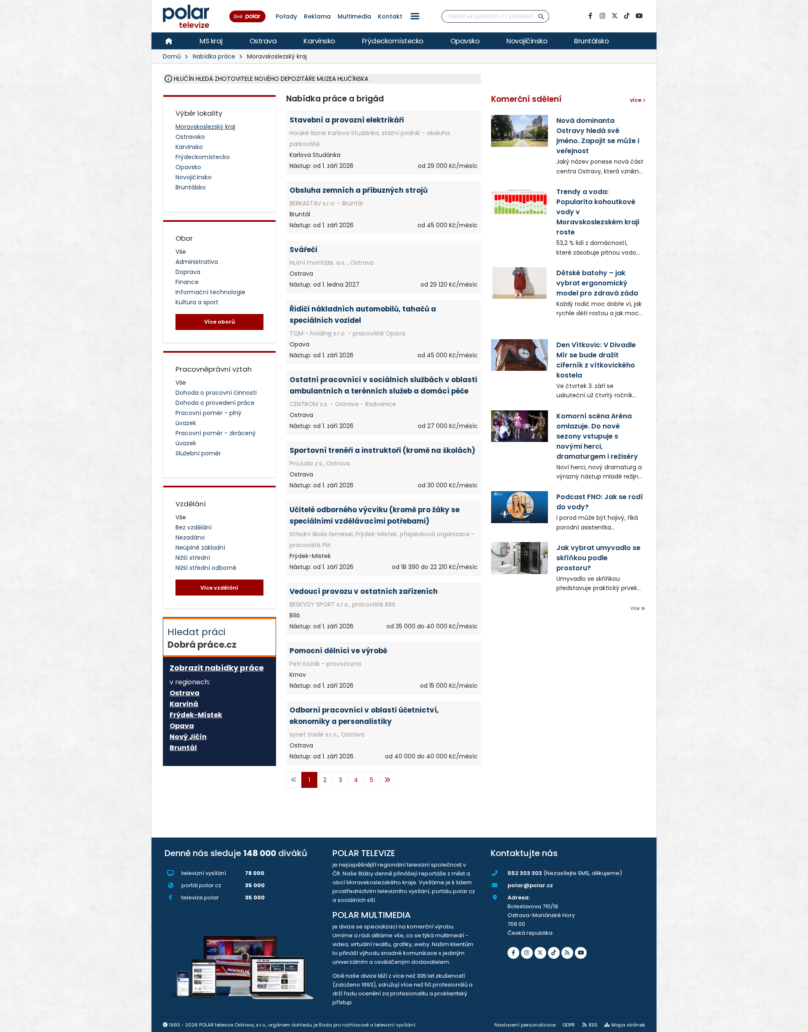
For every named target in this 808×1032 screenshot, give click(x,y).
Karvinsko (319, 41)
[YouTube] (639, 16)
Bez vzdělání (193, 527)
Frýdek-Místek (196, 715)
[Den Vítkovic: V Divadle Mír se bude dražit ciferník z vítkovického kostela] (519, 355)
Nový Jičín (188, 737)
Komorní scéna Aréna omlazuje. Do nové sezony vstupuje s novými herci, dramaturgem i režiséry (597, 436)
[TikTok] (627, 16)
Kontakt (390, 16)
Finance (187, 282)
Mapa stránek (628, 1024)
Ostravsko (190, 137)
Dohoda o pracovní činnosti (216, 392)
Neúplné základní (200, 547)
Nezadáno (190, 537)
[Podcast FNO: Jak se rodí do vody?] (519, 507)
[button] (415, 16)
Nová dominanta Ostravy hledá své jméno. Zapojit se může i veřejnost (597, 136)
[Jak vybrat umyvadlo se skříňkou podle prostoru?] (519, 558)
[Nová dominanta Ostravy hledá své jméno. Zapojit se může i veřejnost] (519, 130)
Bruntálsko (591, 41)
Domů (172, 56)
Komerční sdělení (526, 99)
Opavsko (465, 41)
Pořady (286, 16)
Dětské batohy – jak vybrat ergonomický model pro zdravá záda (597, 283)
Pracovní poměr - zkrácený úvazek (215, 438)
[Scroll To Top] (793, 1022)
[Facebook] (590, 16)
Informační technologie (210, 292)
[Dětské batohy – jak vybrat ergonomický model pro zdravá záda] (519, 283)
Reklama (317, 16)
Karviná (184, 704)
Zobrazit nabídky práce (217, 667)
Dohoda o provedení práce (215, 403)
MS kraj (211, 41)
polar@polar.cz (530, 885)
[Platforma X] (614, 16)
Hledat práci (202, 638)
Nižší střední (192, 557)
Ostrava (263, 41)
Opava (182, 726)
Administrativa (196, 262)
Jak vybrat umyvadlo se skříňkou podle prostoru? (598, 558)
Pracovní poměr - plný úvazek (208, 418)
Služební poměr (198, 453)
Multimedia (354, 16)
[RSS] (567, 953)
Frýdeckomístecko (392, 41)
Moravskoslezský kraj (205, 126)
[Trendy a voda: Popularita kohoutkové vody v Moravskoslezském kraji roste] (519, 202)
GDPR (568, 1024)
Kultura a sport (196, 302)
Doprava (187, 272)
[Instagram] (602, 16)
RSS (593, 1024)
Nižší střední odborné (206, 568)
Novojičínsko (526, 41)
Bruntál (183, 748)
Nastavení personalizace (525, 1024)
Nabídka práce (214, 56)
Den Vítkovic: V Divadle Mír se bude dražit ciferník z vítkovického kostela (596, 360)
